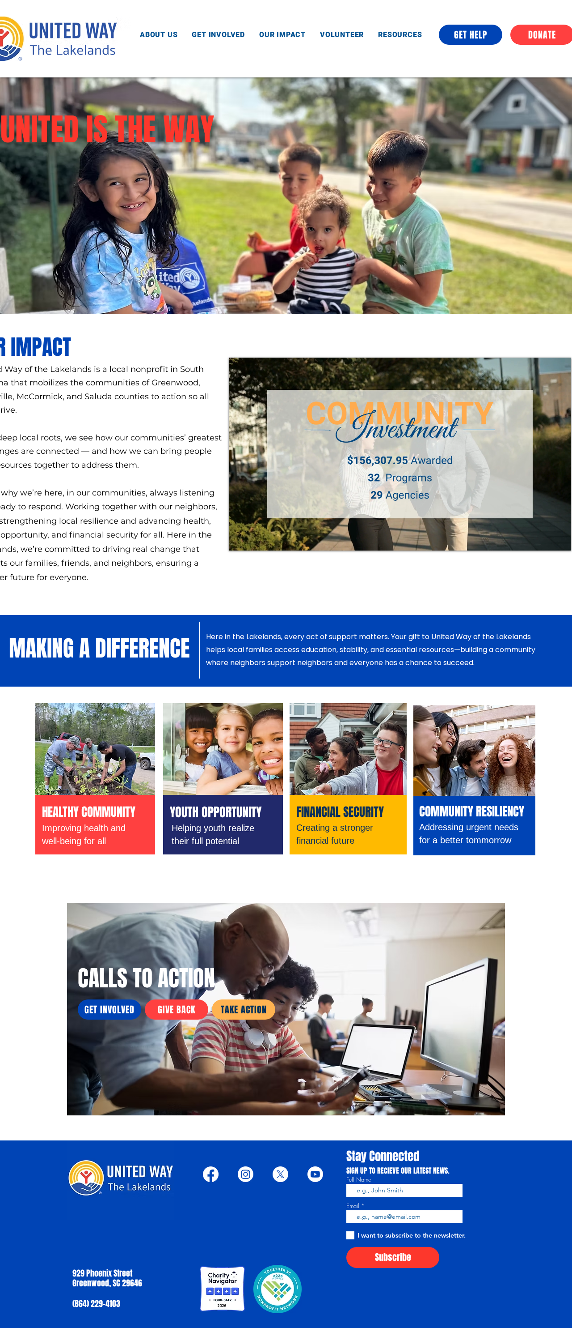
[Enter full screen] (559, 538)
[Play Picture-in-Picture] (544, 538)
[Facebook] (211, 1174)
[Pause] (240, 538)
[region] (95, 799)
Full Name (358, 1180)
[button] (400, 35)
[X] (280, 1174)
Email (352, 1206)
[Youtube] (315, 1174)
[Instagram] (245, 1174)
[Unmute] (255, 538)
